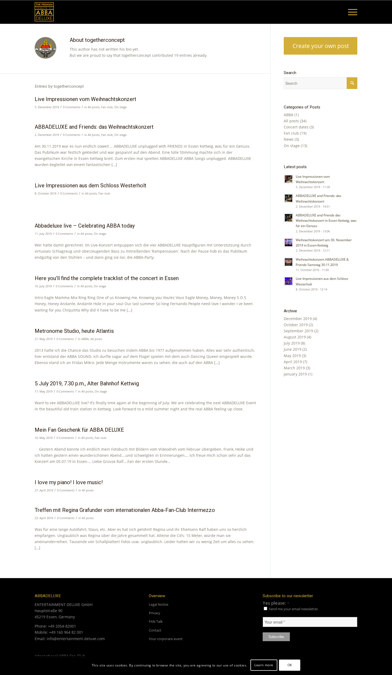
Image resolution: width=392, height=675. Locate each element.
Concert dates (296, 127)
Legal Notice (158, 604)
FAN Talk (156, 621)
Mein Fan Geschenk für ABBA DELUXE (79, 430)
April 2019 (293, 361)
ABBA (85, 339)
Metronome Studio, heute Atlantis (74, 331)
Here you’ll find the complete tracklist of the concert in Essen (107, 278)
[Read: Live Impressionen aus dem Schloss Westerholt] (288, 281)
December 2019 (298, 318)
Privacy (154, 613)
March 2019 (294, 367)
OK (289, 665)
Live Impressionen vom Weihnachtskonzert (85, 99)
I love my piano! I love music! (69, 482)
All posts (93, 107)
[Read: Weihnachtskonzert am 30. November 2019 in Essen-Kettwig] (288, 242)
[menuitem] (351, 12)
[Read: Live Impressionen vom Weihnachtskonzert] (288, 179)
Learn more (263, 665)
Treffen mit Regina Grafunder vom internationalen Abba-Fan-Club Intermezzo (125, 510)
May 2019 (292, 355)
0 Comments (71, 107)
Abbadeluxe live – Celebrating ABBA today (85, 226)
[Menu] (351, 12)
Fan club (107, 107)
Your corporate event (166, 638)
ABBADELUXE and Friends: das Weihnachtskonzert (94, 127)
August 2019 (295, 336)
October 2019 (296, 324)
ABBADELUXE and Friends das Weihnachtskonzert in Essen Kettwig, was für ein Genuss (326, 220)
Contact (155, 630)
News (289, 139)
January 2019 (295, 374)
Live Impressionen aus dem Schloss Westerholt (90, 185)
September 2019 (298, 330)
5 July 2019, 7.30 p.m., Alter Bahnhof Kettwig (87, 383)
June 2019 (292, 349)
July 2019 (292, 343)
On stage (120, 107)
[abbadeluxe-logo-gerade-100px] (46, 12)
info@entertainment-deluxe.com (76, 638)
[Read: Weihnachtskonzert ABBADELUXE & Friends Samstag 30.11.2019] (288, 262)
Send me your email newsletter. (293, 609)
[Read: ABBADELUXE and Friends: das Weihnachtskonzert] (288, 198)
